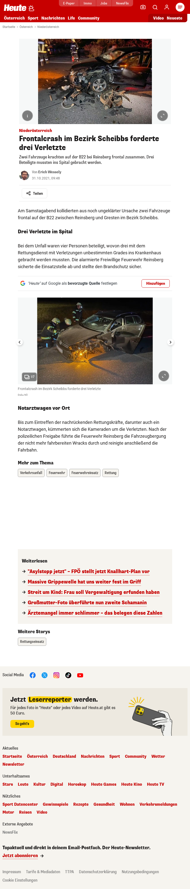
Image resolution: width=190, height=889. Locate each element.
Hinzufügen (155, 283)
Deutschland (64, 756)
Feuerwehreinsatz (84, 473)
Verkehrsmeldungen (158, 804)
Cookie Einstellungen (19, 880)
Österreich (14, 18)
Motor (8, 812)
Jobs (103, 3)
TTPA (69, 871)
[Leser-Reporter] (143, 7)
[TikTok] (68, 674)
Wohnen (127, 804)
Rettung (111, 473)
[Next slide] (170, 342)
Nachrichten (92, 756)
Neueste (174, 18)
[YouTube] (80, 674)
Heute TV (155, 784)
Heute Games (103, 784)
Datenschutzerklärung (98, 871)
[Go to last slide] (19, 342)
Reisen (25, 812)
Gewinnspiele (55, 804)
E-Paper (69, 3)
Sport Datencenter (20, 804)
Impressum (11, 871)
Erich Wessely (49, 172)
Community (88, 18)
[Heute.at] (15, 7)
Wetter (158, 756)
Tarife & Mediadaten (43, 871)
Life (71, 18)
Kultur (39, 784)
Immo (88, 3)
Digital (56, 784)
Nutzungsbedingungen (140, 871)
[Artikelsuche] (155, 7)
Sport (33, 18)
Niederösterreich (48, 27)
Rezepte (81, 804)
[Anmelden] (167, 7)
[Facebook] (33, 674)
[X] (45, 674)
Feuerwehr (57, 473)
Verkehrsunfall (31, 473)
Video (158, 18)
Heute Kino (131, 784)
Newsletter (13, 764)
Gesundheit (104, 804)
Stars (7, 784)
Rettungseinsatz (32, 641)
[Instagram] (56, 674)
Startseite (8, 27)
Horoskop (77, 784)
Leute (23, 784)
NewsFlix (122, 3)
